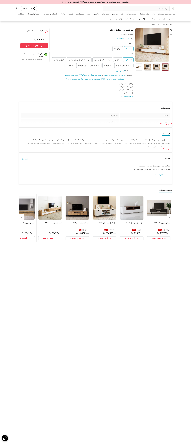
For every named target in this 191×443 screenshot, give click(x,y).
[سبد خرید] (17, 8)
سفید (127, 60)
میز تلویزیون (155, 24)
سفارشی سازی (94, 79)
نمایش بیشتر (167, 124)
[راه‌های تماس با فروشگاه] (5, 438)
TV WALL (83, 75)
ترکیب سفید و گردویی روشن (79, 60)
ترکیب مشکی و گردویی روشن (88, 65)
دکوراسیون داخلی (71, 75)
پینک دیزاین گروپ (167, 24)
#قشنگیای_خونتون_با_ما (116, 79)
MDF (103, 79)
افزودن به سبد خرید (32, 46)
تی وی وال (122, 75)
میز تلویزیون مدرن (110, 75)
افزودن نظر (25, 159)
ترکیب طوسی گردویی (124, 65)
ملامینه (129, 49)
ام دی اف (117, 49)
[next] (21, 218)
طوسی (106, 65)
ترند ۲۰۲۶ (84, 79)
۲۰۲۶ (67, 79)
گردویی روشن (59, 60)
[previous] (170, 218)
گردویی (117, 60)
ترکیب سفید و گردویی (102, 60)
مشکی (69, 65)
